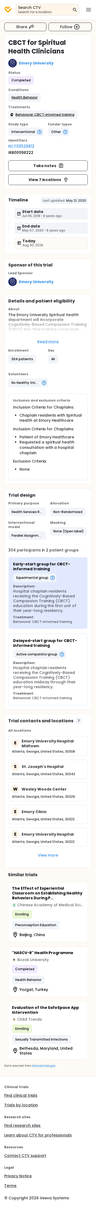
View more (48, 855)
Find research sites (22, 1125)
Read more (48, 341)
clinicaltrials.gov (43, 1066)
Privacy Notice (18, 1176)
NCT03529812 (21, 146)
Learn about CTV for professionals (38, 1135)
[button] (24, 97)
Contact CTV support (25, 1155)
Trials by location (21, 1105)
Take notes (45, 165)
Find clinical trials (20, 1095)
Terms (10, 1185)
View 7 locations (45, 179)
